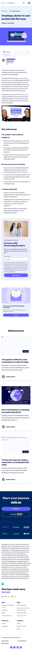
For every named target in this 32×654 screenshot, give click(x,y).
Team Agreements (7, 615)
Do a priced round (21, 615)
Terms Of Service (22, 640)
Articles (4, 623)
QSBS (3, 613)
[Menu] (29, 3)
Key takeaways (6, 54)
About (18, 623)
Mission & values (21, 626)
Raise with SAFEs (21, 613)
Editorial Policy (5, 643)
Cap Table (4, 610)
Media (18, 629)
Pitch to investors (21, 605)
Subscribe (16, 315)
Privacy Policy (5, 640)
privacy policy (12, 271)
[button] (25, 3)
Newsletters (5, 626)
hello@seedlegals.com (8, 268)
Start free (16, 509)
